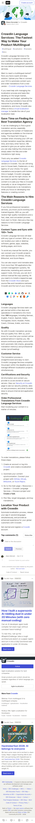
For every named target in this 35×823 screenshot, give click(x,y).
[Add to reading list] (20, 820)
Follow (17, 666)
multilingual (6, 49)
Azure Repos (20, 482)
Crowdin (24, 22)
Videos (29, 789)
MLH (30, 800)
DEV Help (25, 791)
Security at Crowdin (24, 383)
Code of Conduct (11, 572)
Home (5, 789)
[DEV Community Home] (7, 3)
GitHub (17, 479)
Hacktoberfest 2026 (11, 759)
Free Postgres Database (11, 800)
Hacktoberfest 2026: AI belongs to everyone (15, 747)
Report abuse (24, 572)
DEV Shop (24, 800)
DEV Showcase (10, 797)
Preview (19, 549)
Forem (9, 808)
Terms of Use (17, 805)
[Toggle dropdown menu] (32, 578)
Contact (25, 797)
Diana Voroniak (12, 22)
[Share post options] (32, 820)
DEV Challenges (14, 789)
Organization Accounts (23, 794)
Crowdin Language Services (20, 86)
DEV (9, 810)
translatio (28, 49)
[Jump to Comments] (12, 820)
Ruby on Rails (22, 812)
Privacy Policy (23, 803)
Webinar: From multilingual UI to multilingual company (14, 702)
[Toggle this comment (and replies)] (2, 560)
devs (4, 52)
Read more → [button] (8, 649)
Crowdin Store (15, 281)
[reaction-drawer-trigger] (4, 820)
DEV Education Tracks (13, 791)
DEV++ (23, 789)
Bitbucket (7, 482)
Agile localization (17, 686)
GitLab (23, 479)
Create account (27, 3)
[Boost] (27, 820)
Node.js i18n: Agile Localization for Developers (14, 713)
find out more (20, 568)
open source (20, 808)
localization (17, 49)
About (19, 797)
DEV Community (7, 782)
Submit (8, 549)
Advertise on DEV (8, 794)
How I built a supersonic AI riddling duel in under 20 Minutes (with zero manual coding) (17, 615)
